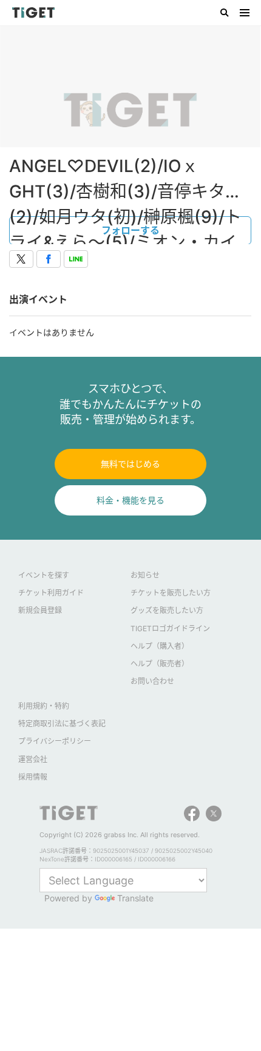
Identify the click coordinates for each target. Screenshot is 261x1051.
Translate (135, 898)
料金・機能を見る (130, 500)
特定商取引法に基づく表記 (62, 723)
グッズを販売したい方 (166, 610)
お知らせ (145, 575)
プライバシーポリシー (54, 741)
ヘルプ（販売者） (159, 663)
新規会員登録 (40, 610)
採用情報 (32, 776)
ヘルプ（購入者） (159, 646)
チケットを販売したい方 (170, 592)
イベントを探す (43, 575)
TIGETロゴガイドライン (170, 628)
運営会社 (32, 759)
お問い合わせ (152, 681)
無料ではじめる (130, 464)
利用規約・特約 (43, 706)
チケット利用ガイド (51, 592)
